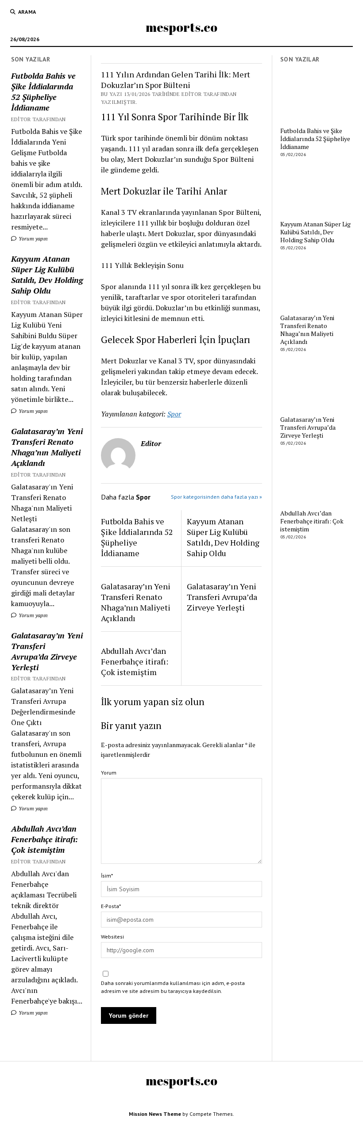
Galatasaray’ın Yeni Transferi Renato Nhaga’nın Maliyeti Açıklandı (47, 447)
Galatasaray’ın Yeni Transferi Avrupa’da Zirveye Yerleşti (47, 651)
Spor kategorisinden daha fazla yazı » (216, 496)
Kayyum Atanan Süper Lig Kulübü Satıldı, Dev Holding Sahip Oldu (47, 274)
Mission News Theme (155, 1114)
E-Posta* (111, 906)
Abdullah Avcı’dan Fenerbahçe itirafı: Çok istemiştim (44, 839)
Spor (174, 414)
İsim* (107, 875)
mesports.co (181, 27)
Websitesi (112, 936)
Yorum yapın (32, 238)
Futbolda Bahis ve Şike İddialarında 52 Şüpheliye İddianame (43, 91)
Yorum (108, 772)
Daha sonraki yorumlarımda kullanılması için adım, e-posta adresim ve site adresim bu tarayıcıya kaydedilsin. (173, 987)
